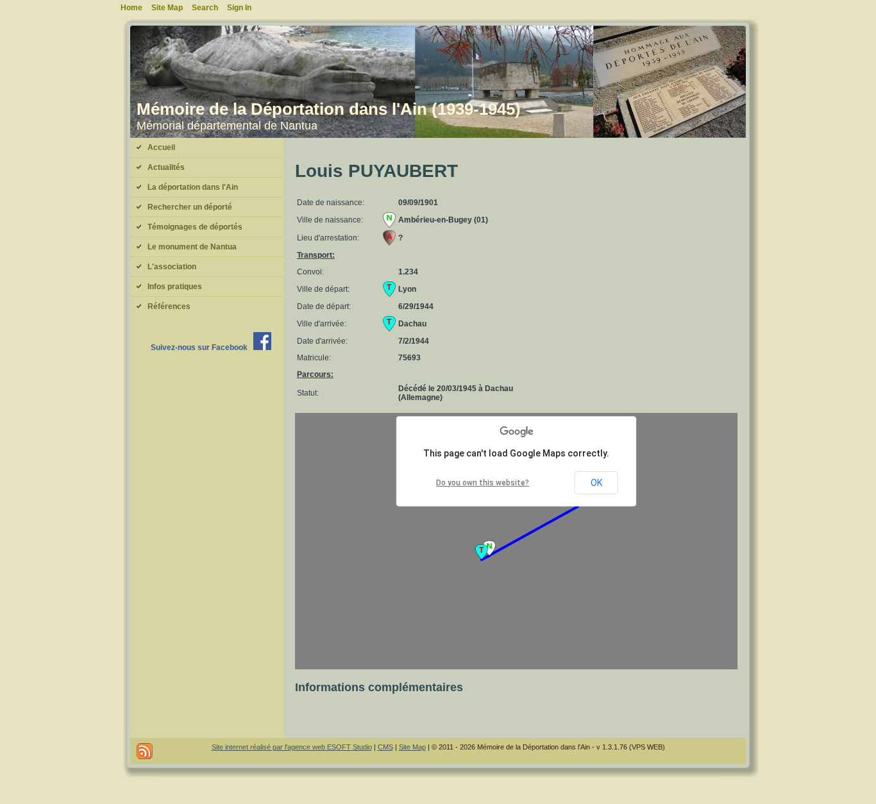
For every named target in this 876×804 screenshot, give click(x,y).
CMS (385, 747)
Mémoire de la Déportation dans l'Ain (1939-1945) (329, 109)
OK (596, 483)
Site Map (412, 747)
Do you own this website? (482, 482)
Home (131, 7)
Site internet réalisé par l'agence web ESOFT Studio (292, 747)
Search (205, 7)
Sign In (239, 7)
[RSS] (145, 751)
